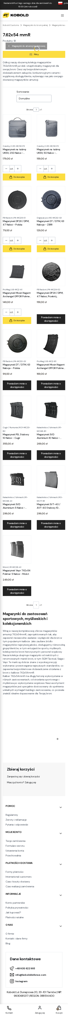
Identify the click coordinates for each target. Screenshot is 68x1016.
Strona (29, 109)
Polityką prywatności (28, 752)
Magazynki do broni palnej (35, 25)
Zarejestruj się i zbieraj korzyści (23, 776)
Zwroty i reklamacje (16, 819)
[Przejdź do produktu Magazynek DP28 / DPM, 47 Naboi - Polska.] (17, 200)
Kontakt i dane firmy (17, 938)
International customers (18, 876)
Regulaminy (12, 814)
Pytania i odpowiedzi (17, 824)
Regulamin (40, 745)
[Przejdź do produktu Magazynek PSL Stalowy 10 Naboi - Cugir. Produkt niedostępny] (17, 410)
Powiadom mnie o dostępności (51, 319)
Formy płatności (14, 871)
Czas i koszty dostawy (18, 881)
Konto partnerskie (15, 902)
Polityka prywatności (17, 907)
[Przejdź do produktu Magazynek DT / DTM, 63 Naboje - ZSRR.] (51, 200)
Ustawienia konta (15, 850)
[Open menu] (62, 15)
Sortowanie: (23, 91)
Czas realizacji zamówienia (20, 886)
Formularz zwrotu (15, 845)
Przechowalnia (13, 855)
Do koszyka (19, 177)
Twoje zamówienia (15, 840)
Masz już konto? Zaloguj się (21, 782)
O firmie (10, 933)
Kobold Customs (11, 25)
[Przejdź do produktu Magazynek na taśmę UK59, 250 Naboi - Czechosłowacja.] (17, 128)
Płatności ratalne (15, 917)
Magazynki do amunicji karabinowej (28, 46)
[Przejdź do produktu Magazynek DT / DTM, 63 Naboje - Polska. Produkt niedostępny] (17, 344)
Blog (8, 943)
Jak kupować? (13, 912)
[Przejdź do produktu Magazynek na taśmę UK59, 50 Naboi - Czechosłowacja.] (51, 128)
